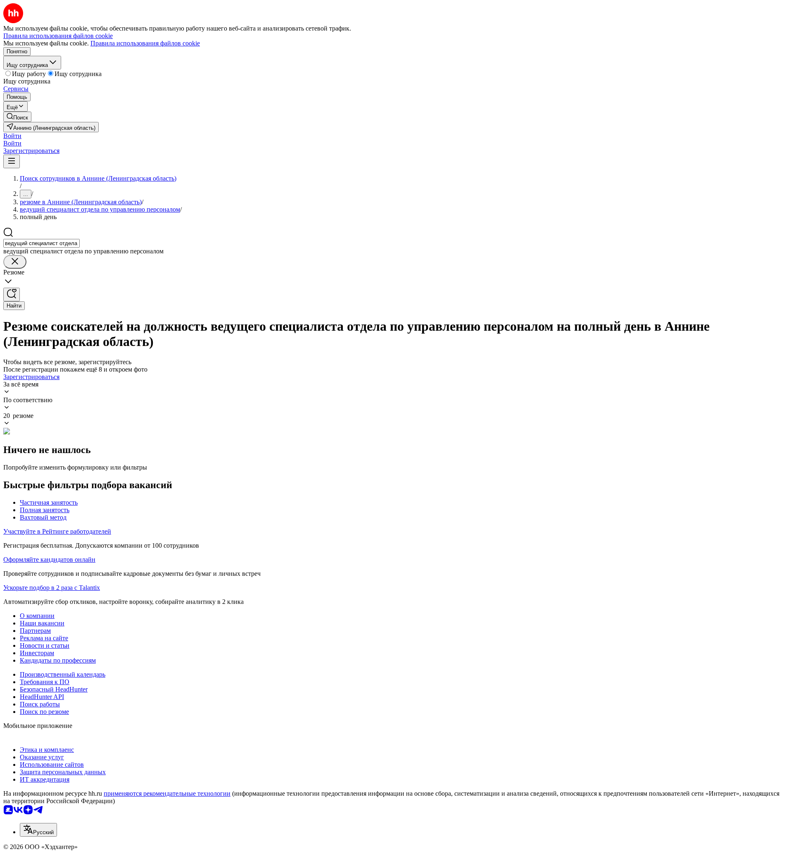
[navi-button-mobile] (11, 161)
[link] (17, 117)
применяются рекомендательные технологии (167, 793)
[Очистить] (14, 262)
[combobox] (41, 243)
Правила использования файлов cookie (145, 43)
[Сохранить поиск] (11, 294)
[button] (12, 135)
